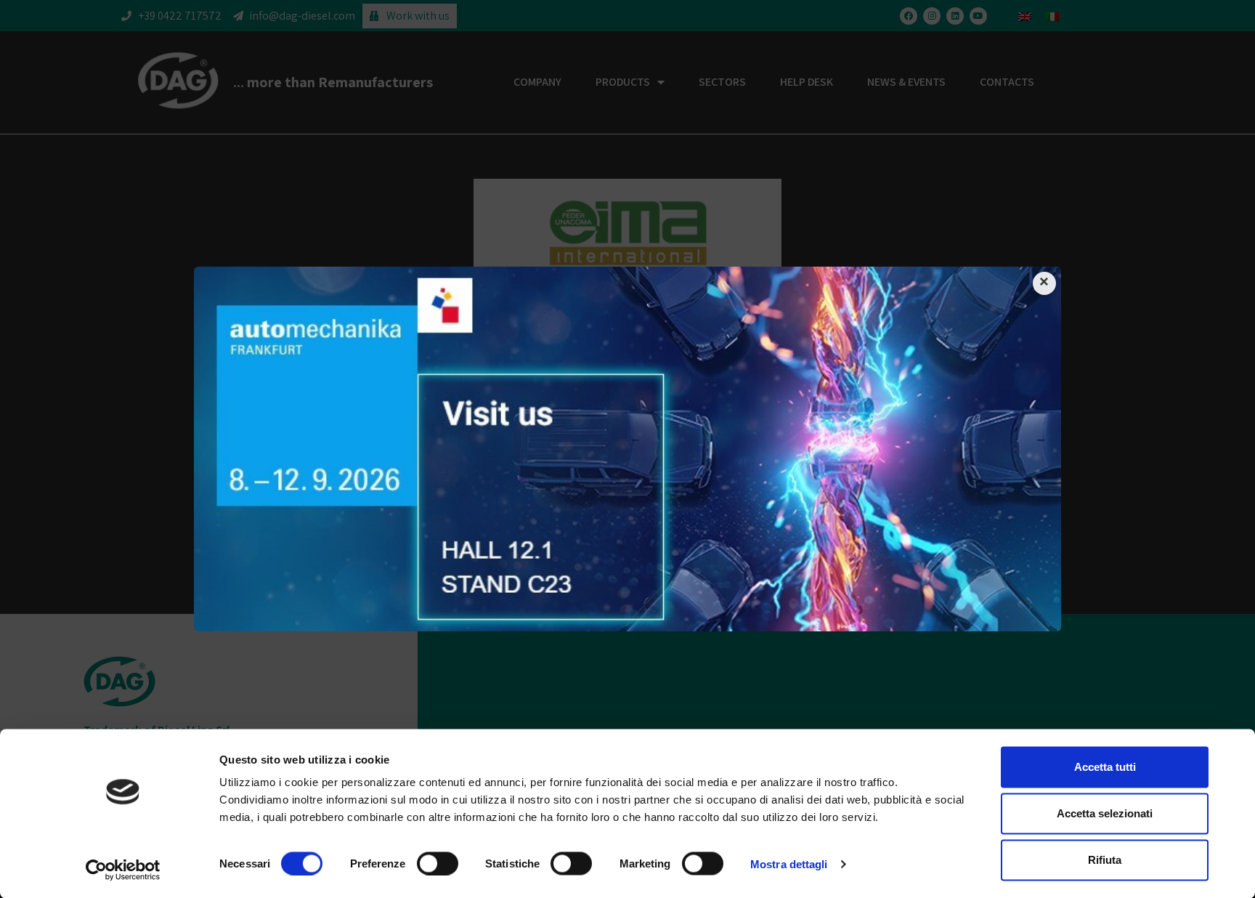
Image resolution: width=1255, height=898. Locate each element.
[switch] (437, 863)
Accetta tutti (1105, 767)
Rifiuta (1104, 860)
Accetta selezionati (1105, 813)
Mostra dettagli (789, 863)
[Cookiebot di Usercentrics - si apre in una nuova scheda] (123, 870)
